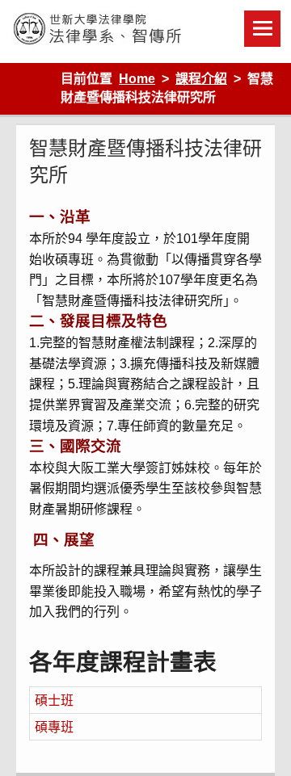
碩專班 (54, 727)
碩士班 (54, 700)
